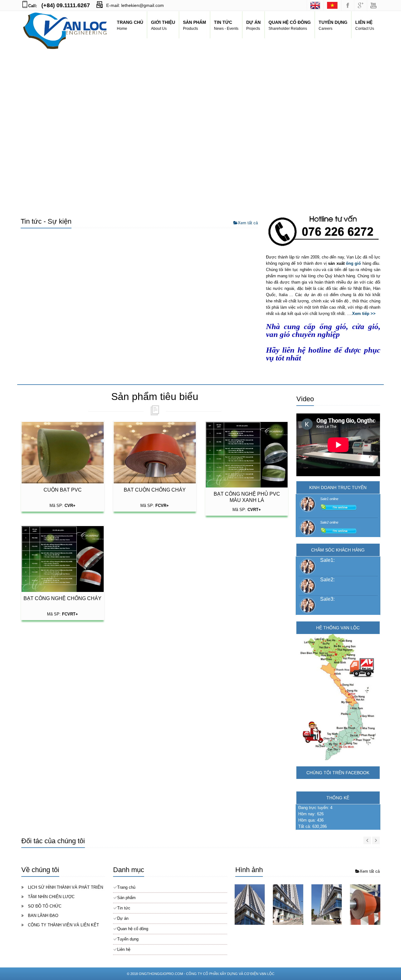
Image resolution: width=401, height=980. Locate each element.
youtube (373, 5)
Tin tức (123, 908)
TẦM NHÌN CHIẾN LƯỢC (51, 896)
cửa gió (365, 326)
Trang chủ (126, 887)
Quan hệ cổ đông (132, 928)
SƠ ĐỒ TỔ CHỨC (44, 906)
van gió (278, 334)
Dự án (122, 918)
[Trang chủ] (332, 5)
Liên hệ (123, 949)
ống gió (353, 263)
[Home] (315, 5)
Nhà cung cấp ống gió (306, 326)
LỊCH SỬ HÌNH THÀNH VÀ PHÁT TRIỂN (65, 887)
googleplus (360, 5)
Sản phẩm (126, 897)
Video (305, 399)
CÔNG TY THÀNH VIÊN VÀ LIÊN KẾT (63, 925)
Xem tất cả (248, 223)
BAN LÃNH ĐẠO (43, 915)
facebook (347, 5)
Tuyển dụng (127, 939)
